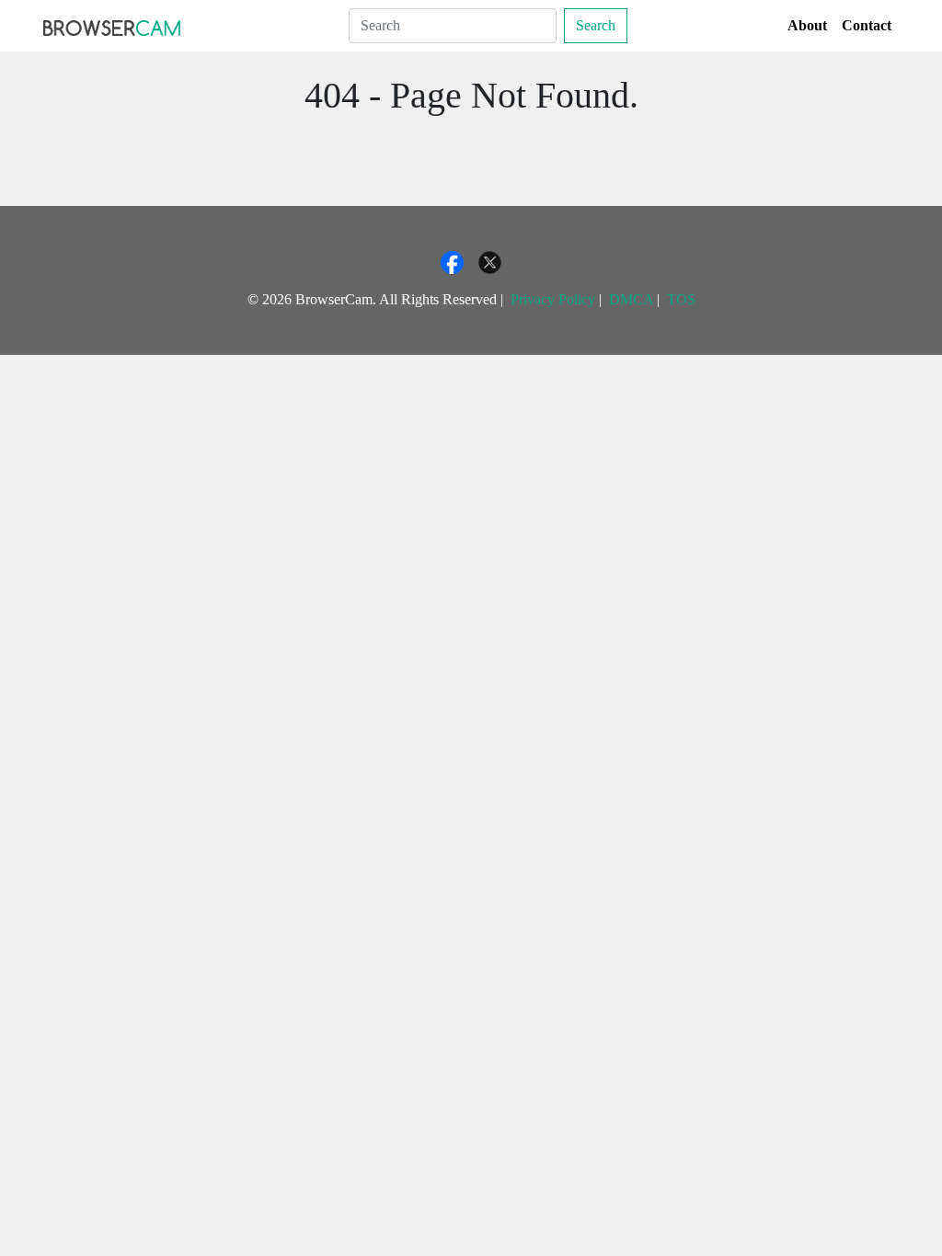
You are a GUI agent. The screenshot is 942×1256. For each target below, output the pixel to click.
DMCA (631, 299)
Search (595, 25)
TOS (681, 299)
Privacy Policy (553, 299)
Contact (866, 25)
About (807, 25)
